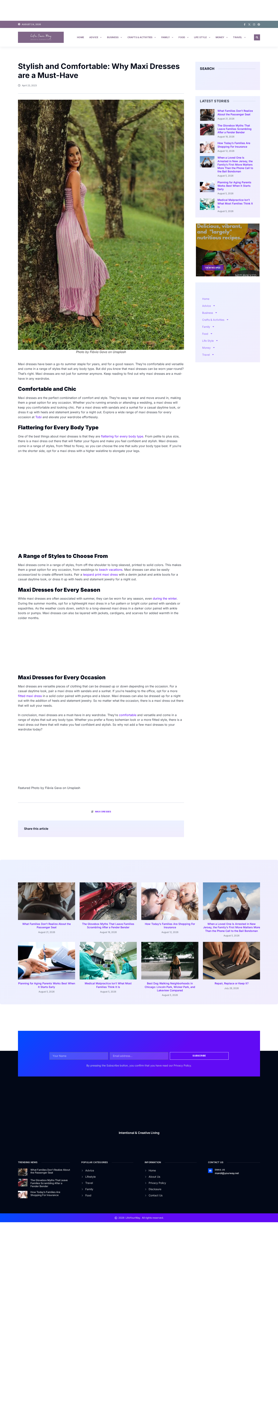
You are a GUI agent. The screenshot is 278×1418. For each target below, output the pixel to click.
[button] (257, 37)
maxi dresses (103, 811)
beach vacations (110, 569)
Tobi (38, 417)
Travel (237, 37)
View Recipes (212, 267)
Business (113, 37)
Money (220, 37)
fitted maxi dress (30, 696)
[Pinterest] (259, 24)
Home (80, 37)
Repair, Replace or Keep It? (231, 983)
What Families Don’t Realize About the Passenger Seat (235, 112)
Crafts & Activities (140, 37)
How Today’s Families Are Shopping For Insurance (233, 144)
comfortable (127, 715)
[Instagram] (254, 24)
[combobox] (225, 80)
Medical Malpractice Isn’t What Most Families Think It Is (235, 203)
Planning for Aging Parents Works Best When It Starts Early (234, 186)
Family (165, 37)
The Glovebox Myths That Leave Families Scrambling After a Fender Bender (234, 129)
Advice (93, 37)
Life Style (200, 37)
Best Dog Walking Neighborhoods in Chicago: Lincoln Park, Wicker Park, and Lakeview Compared (170, 987)
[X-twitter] (249, 24)
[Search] (253, 80)
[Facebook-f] (244, 24)
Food (182, 37)
